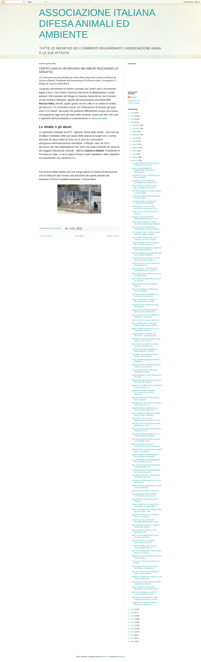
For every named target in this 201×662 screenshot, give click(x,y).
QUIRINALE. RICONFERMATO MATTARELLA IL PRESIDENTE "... (145, 182)
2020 (132, 613)
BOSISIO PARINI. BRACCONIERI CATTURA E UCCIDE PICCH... (144, 495)
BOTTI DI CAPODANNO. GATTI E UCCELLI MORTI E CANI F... (144, 593)
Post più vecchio (113, 236)
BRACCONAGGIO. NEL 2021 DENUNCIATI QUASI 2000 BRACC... (146, 445)
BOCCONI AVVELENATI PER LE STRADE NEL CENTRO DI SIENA (145, 228)
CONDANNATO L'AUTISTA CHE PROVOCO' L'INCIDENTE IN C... (145, 335)
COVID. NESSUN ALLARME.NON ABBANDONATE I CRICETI (144, 350)
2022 (132, 122)
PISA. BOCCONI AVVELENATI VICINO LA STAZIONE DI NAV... (146, 440)
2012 (132, 638)
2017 (132, 622)
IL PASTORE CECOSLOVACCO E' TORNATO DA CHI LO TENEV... (144, 238)
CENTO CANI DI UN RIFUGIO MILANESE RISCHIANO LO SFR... (145, 521)
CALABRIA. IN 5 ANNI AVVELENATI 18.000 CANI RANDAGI (145, 355)
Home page (79, 236)
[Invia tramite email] (70, 228)
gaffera (106, 657)
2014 (132, 632)
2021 (132, 609)
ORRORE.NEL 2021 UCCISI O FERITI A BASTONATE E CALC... (146, 404)
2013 (132, 635)
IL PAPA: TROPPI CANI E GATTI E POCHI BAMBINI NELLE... (144, 547)
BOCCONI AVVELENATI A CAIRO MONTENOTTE (144, 531)
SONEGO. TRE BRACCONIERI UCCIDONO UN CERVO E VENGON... (143, 393)
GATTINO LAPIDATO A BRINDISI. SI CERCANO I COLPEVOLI (145, 295)
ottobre (135, 132)
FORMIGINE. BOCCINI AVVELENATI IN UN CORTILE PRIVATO (146, 381)
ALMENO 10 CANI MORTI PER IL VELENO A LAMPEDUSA (144, 603)
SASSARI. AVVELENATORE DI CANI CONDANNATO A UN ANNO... (145, 435)
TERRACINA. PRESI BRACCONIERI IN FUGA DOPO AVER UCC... (146, 249)
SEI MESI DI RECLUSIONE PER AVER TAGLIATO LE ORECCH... (146, 366)
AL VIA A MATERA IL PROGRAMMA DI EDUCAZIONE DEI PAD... (146, 461)
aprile (134, 151)
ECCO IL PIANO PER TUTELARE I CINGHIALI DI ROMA (145, 371)
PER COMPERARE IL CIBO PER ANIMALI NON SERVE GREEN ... (145, 324)
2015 (132, 629)
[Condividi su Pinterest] (81, 228)
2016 (132, 625)
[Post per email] (66, 228)
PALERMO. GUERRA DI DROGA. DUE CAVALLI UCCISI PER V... (146, 340)
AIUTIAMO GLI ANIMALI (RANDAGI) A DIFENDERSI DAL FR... (146, 476)
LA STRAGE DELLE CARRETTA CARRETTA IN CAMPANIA (144, 202)
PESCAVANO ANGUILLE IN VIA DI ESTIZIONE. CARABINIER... (144, 567)
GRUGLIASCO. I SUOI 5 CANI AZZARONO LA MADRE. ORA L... (145, 207)
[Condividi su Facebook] (78, 228)
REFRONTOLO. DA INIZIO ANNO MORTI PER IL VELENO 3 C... (147, 450)
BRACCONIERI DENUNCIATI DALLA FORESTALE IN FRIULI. (145, 330)
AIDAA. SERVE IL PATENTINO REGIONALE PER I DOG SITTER (145, 588)
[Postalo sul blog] (73, 228)
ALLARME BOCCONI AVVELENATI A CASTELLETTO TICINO (145, 164)
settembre (136, 135)
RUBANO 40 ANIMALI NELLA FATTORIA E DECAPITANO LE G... (147, 386)
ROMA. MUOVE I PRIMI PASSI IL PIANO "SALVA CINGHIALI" (147, 487)
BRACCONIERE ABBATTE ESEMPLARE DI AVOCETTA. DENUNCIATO (143, 170)
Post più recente (46, 236)
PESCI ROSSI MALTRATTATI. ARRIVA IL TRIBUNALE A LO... (147, 430)
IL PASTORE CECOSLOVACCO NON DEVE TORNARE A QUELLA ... (146, 259)
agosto (135, 138)
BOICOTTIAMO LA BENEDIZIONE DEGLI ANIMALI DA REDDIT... (144, 456)
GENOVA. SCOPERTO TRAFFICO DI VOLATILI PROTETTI (145, 516)
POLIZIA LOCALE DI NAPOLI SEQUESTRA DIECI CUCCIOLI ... (145, 218)
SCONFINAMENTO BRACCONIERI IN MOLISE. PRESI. (146, 197)
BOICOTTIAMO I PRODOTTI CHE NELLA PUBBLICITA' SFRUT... (144, 187)
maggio (135, 148)
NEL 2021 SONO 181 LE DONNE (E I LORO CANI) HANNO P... (146, 573)
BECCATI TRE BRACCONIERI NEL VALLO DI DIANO (145, 290)
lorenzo (133, 97)
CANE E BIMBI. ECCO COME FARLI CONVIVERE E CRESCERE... (145, 505)
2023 (132, 119)
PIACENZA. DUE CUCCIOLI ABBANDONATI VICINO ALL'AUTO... (146, 419)
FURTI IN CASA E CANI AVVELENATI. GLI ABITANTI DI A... (146, 264)
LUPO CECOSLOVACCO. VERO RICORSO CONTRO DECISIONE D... (146, 223)
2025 (132, 113)
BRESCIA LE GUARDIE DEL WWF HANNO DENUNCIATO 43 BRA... (145, 598)
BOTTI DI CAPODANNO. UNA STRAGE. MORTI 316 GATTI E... (146, 552)
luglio (134, 141)
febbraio (135, 157)
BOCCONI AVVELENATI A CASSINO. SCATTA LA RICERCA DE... (145, 345)
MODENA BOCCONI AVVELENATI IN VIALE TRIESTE (145, 399)
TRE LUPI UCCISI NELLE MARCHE (145, 320)
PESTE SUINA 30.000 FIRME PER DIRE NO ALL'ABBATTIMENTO (147, 254)
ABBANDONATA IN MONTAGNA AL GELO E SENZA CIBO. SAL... (145, 409)
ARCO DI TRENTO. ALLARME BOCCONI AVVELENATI (143, 542)
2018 (132, 619)
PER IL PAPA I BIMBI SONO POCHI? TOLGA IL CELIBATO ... (145, 536)
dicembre (136, 125)
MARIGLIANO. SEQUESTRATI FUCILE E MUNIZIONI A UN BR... (146, 583)
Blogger (122, 657)
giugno (135, 144)
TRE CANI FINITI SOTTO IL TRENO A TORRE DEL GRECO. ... (145, 526)
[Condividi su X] (75, 228)
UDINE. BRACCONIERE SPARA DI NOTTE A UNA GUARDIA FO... (145, 311)
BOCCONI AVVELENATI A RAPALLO (145, 491)
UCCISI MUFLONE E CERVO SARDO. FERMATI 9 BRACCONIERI (146, 233)
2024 (132, 116)
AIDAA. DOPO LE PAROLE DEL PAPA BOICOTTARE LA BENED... (146, 414)
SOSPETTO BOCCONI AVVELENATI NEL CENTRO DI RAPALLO (145, 244)
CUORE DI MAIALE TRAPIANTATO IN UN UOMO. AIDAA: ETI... (146, 471)
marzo (134, 154)
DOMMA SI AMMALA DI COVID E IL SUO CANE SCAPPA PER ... (147, 578)
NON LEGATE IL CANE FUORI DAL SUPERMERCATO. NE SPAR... (145, 269)
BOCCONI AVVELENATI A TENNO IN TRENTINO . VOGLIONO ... (145, 316)
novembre (136, 128)
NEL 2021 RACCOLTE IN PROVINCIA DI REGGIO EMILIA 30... (146, 466)
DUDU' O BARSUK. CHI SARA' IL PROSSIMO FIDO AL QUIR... (144, 301)
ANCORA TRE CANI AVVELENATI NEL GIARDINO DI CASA (146, 425)
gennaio (135, 160)
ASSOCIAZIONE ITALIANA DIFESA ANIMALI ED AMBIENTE (97, 23)
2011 (132, 641)
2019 (132, 616)
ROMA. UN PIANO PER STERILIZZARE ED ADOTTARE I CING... (146, 510)
